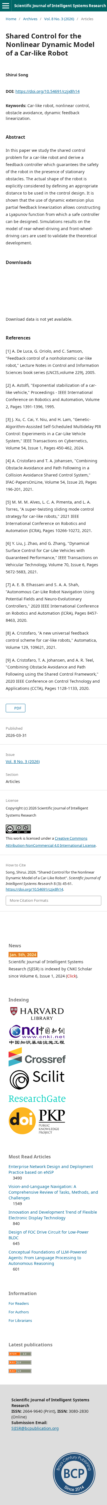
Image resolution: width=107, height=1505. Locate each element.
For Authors (19, 1311)
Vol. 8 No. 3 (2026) (59, 18)
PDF (17, 708)
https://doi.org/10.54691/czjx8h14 (47, 91)
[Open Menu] (5, 5)
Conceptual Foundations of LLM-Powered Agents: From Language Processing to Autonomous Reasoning (48, 1257)
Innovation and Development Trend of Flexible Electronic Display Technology (53, 1214)
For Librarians (20, 1320)
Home (11, 18)
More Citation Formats (29, 900)
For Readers (19, 1303)
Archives (30, 18)
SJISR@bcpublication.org (35, 1428)
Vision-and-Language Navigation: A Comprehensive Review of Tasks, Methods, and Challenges (53, 1192)
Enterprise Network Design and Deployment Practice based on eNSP (51, 1169)
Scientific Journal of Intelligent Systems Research (60, 5)
